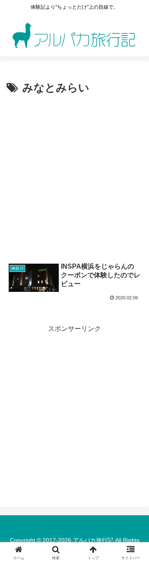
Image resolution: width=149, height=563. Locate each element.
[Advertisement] (74, 176)
